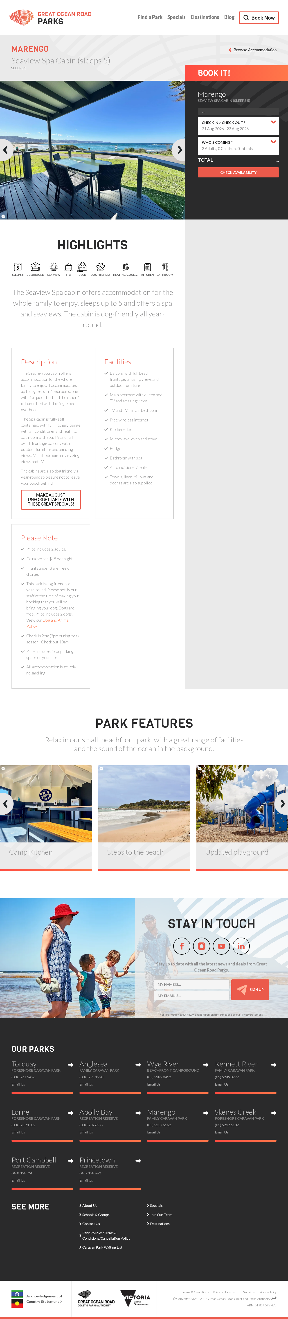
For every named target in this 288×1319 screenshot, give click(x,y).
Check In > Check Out (223, 122)
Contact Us (91, 1223)
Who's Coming (216, 142)
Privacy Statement (252, 1014)
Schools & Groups (96, 1214)
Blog (229, 17)
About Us (89, 1205)
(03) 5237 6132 (227, 1125)
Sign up (256, 989)
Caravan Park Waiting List (102, 1247)
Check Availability (238, 172)
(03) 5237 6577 (91, 1125)
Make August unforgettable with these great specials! (51, 499)
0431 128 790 (22, 1173)
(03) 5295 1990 (91, 1077)
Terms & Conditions (195, 1292)
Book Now (263, 18)
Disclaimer (249, 1292)
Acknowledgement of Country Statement (44, 1298)
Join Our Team (161, 1214)
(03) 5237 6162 (159, 1125)
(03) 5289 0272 (227, 1077)
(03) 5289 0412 (159, 1077)
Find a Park (150, 17)
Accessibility (268, 1292)
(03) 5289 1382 (23, 1125)
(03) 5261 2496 (23, 1077)
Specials (176, 17)
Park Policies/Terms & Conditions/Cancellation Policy (106, 1235)
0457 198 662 (90, 1173)
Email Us (18, 1084)
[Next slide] (178, 150)
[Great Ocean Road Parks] (50, 18)
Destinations (205, 17)
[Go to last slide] (7, 150)
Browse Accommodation (255, 49)
